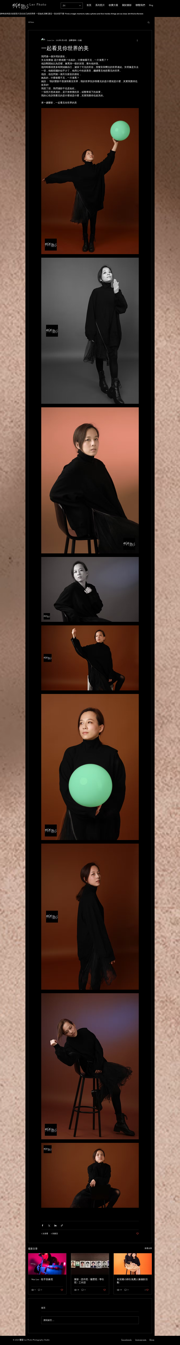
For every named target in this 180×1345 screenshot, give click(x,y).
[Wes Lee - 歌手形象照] (47, 1264)
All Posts (31, 22)
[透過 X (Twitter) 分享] (49, 1225)
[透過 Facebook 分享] (42, 1225)
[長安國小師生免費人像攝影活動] (133, 1264)
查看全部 (148, 1248)
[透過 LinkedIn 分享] (55, 1225)
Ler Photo (38, 4)
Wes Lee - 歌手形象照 (42, 1279)
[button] (100, 5)
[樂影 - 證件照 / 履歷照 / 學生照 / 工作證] (90, 1264)
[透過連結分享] (62, 1225)
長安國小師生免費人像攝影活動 (132, 1281)
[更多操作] (137, 40)
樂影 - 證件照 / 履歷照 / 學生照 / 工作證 (89, 1281)
